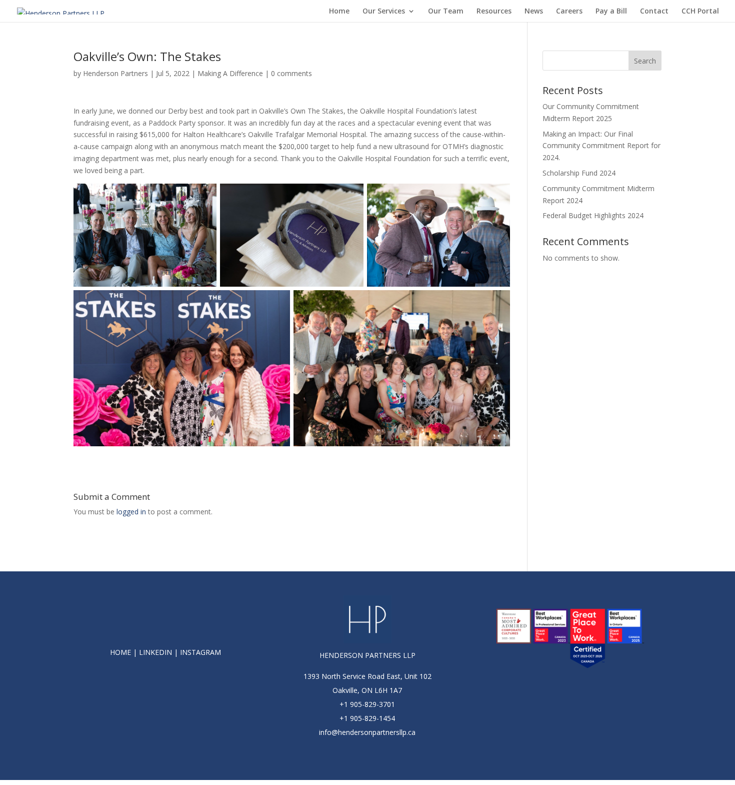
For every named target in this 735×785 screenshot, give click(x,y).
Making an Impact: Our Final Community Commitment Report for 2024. (601, 146)
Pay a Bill (611, 12)
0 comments (291, 73)
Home (339, 12)
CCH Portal (700, 12)
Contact (654, 12)
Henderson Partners (115, 73)
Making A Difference (230, 73)
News (533, 12)
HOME (120, 652)
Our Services (383, 12)
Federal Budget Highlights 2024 (593, 215)
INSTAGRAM (200, 652)
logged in (131, 511)
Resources (494, 12)
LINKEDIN (155, 652)
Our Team (446, 12)
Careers (569, 12)
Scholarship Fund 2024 (579, 173)
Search (645, 61)
